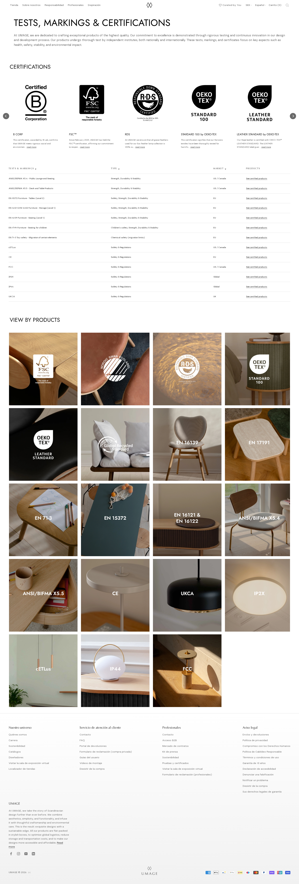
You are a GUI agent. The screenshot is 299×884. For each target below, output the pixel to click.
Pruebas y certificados (175, 763)
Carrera (13, 740)
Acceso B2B (169, 740)
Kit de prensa (170, 752)
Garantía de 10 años (254, 763)
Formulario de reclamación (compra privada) (106, 752)
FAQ (82, 740)
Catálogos (15, 752)
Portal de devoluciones (93, 746)
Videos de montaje (91, 763)
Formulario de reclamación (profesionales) (187, 774)
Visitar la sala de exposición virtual (29, 763)
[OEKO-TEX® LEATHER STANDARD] (43, 444)
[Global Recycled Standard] (115, 444)
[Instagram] (18, 854)
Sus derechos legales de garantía (262, 792)
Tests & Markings (21, 169)
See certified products (256, 178)
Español (259, 5)
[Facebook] (11, 854)
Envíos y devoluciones (256, 734)
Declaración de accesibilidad (259, 769)
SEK (248, 5)
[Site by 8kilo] (29, 872)
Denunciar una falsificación (258, 774)
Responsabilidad (54, 6)
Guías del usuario (89, 757)
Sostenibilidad (17, 746)
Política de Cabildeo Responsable (262, 752)
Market (218, 169)
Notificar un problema (255, 780)
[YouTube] (26, 854)
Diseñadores (16, 757)
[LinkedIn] (33, 854)
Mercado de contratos (175, 746)
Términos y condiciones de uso (261, 757)
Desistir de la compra (92, 769)
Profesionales (76, 5)
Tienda (14, 6)
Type (114, 169)
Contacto (85, 734)
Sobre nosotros (31, 6)
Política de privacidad (255, 740)
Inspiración (94, 6)
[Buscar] (287, 5)
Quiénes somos (18, 734)
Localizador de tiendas (22, 769)
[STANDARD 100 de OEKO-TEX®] (259, 369)
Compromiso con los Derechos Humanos (266, 746)
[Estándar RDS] (187, 369)
